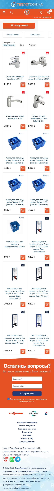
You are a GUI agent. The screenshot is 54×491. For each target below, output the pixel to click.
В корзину (22, 84)
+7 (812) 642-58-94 (21, 455)
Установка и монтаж (27, 429)
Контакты (27, 435)
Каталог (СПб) (27, 438)
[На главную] (27, 5)
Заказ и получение (27, 425)
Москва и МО (47, 17)
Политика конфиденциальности (17, 488)
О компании (27, 432)
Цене (22, 45)
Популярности (9, 45)
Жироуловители (12, 35)
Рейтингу (32, 45)
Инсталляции (35, 35)
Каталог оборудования (27, 422)
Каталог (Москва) (27, 441)
